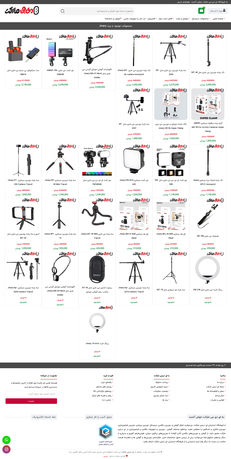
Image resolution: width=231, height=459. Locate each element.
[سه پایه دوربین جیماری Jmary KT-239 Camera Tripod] (23, 160)
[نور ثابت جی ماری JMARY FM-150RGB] (60, 50)
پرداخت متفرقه (162, 382)
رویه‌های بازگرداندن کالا (102, 391)
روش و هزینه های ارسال (102, 395)
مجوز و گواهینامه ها (215, 391)
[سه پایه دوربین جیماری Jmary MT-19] (60, 214)
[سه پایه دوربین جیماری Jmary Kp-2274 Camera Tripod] (134, 268)
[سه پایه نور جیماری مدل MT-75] (170, 268)
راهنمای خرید (106, 382)
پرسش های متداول (104, 387)
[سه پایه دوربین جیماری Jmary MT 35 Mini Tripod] (60, 160)
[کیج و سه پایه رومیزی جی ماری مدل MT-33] (23, 214)
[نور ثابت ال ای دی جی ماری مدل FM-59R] (170, 160)
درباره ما (220, 382)
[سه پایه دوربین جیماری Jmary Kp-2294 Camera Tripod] (23, 268)
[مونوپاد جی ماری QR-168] (207, 214)
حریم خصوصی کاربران (159, 387)
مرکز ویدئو (219, 395)
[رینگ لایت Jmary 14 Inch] (97, 321)
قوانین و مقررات (217, 400)
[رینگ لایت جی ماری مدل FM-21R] (207, 268)
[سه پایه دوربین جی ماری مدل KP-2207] (134, 104)
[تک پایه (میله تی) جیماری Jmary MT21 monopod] (207, 160)
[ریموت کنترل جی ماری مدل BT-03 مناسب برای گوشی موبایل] (97, 268)
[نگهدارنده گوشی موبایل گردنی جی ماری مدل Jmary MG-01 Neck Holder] (97, 50)
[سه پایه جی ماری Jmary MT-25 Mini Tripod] (97, 214)
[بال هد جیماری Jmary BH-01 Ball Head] (134, 214)
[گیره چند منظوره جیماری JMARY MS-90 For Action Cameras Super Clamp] (207, 104)
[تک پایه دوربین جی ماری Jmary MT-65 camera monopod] (134, 50)
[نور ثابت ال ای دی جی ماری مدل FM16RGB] (97, 160)
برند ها (165, 400)
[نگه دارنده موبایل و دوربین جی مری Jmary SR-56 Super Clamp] (170, 104)
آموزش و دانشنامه (113, 18)
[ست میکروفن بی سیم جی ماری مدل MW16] (23, 50)
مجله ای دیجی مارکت (215, 387)
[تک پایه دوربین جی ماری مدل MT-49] (207, 50)
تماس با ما (106, 400)
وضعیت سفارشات (161, 391)
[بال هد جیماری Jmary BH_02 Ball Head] (170, 214)
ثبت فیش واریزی (161, 395)
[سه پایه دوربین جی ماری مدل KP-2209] (170, 50)
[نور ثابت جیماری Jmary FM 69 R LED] (134, 160)
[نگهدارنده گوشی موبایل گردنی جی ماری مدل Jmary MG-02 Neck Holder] (60, 268)
